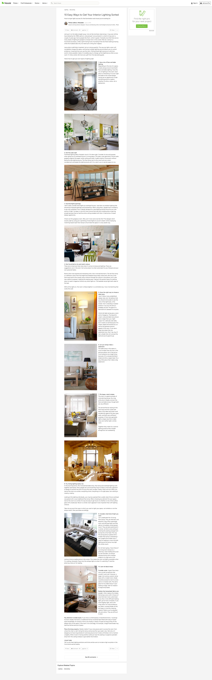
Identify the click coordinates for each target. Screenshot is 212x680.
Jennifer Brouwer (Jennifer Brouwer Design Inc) (85, 395)
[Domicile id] (80, 316)
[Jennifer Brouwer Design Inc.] (80, 415)
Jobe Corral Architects (91, 567)
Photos (15, 3)
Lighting (60, 668)
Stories (37, 3)
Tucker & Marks (114, 442)
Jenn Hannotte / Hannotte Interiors (88, 63)
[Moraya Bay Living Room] (91, 183)
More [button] (117, 25)
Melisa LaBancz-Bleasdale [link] (76, 22)
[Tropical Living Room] (80, 367)
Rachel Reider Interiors (112, 227)
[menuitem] (16, 3)
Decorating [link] (72, 9)
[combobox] (74, 3)
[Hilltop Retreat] (91, 460)
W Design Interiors (113, 166)
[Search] (51, 3)
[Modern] (80, 535)
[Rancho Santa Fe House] (91, 132)
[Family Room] (80, 589)
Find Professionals (26, 3)
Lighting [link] (66, 9)
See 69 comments (90, 657)
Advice (44, 3)
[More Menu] (117, 30)
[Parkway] (80, 85)
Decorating (67, 668)
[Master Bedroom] (91, 243)
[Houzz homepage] (6, 3)
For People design (92, 293)
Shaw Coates (115, 115)
